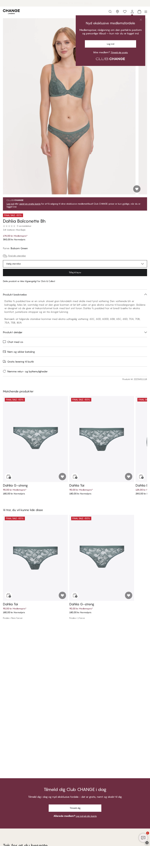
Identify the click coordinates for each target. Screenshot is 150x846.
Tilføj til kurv (75, 272)
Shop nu (84, 3)
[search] (110, 11)
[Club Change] (124, 11)
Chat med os (15, 341)
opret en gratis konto (30, 204)
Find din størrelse (17, 255)
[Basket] (139, 11)
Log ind (10, 204)
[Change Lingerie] (11, 11)
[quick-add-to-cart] (8, 476)
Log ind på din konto (86, 816)
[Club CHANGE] (132, 11)
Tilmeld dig (75, 808)
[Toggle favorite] (136, 189)
